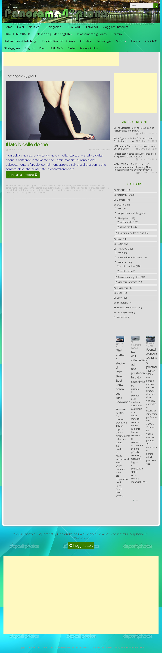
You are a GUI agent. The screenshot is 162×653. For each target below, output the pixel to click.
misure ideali (50, 190)
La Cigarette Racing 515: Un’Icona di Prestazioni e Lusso (133, 140)
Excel (20, 27)
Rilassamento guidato (92, 34)
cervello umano (97, 186)
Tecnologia (103, 41)
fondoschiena (102, 188)
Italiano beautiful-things (20, 41)
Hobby (135, 41)
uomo (43, 192)
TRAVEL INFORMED (17, 34)
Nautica (34, 27)
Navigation (53, 27)
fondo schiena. (88, 188)
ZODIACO (151, 41)
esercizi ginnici (42, 188)
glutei (9, 190)
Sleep (119, 292)
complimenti (11, 188)
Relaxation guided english (52, 34)
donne (31, 188)
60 (35, 186)
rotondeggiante (80, 190)
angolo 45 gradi (63, 186)
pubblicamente (64, 190)
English (29, 48)
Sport (120, 41)
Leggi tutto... (82, 546)
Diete (71, 48)
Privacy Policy (88, 48)
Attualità (86, 41)
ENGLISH (92, 27)
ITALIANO (74, 27)
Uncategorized (124, 312)
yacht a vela (126, 271)
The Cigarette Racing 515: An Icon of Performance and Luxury (134, 129)
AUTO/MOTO (124, 194)
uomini (35, 192)
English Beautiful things (58, 41)
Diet (42, 48)
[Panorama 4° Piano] (56, 20)
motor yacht (126, 222)
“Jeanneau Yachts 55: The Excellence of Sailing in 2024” (135, 147)
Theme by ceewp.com (84, 647)
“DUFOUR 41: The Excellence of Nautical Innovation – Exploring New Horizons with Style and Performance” (133, 167)
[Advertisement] (61, 59)
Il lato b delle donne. (27, 144)
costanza (23, 188)
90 (39, 186)
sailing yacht (126, 226)
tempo (100, 190)
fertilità (53, 188)
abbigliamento (48, 186)
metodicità (38, 190)
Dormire (117, 34)
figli (78, 188)
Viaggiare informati (116, 27)
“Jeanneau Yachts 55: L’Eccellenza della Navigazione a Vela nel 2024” (135, 155)
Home (8, 27)
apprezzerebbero (80, 186)
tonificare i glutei (23, 192)
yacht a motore (127, 266)
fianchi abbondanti (66, 188)
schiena (91, 190)
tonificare (10, 192)
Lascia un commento (100, 149)
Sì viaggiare (12, 48)
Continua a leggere (23, 175)
